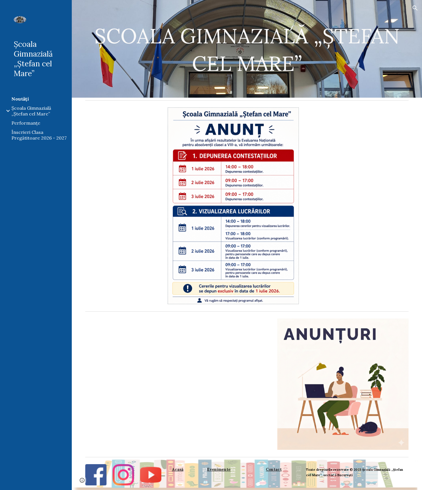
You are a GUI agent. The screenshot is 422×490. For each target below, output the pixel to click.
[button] (415, 8)
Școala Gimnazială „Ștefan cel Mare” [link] (31, 111)
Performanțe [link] (25, 123)
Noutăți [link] (20, 99)
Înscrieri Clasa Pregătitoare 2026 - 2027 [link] (39, 135)
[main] (247, 49)
